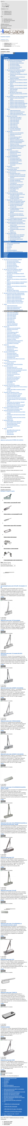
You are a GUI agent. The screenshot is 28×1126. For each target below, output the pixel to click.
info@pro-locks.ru (8, 19)
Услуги (5, 257)
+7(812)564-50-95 (7, 14)
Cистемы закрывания (12, 323)
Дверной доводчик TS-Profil (8, 890)
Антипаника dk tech (12, 353)
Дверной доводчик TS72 (7, 959)
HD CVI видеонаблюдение (13, 425)
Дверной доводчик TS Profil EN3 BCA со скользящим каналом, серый (11, 924)
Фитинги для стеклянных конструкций (16, 398)
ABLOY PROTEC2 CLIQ (12, 431)
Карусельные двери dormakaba (15, 364)
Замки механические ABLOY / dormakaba (14, 1089)
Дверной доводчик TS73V (8, 1060)
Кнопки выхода (11, 384)
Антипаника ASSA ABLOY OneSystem (16, 358)
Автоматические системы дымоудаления (14, 293)
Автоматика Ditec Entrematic (14, 262)
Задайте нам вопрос (6, 489)
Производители (8, 1123)
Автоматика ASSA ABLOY (13, 266)
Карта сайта (7, 1124)
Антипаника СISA (11, 357)
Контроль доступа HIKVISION (14, 371)
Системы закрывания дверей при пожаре (14, 1097)
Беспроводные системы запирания (12, 1100)
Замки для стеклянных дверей (14, 393)
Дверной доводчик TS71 (7, 857)
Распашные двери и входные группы (16, 417)
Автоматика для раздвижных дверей (13, 269)
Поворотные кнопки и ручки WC (15, 340)
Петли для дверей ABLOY (13, 337)
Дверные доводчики (9, 311)
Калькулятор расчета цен (13, 243)
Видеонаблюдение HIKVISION (14, 421)
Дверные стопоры (11, 339)
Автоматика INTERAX (12, 265)
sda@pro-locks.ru (5, 49)
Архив (5, 428)
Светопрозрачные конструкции (12, 410)
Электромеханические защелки (15, 309)
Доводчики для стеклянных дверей (15, 402)
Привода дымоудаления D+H (14, 297)
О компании (10, 244)
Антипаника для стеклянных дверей (16, 405)
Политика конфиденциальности (15, 251)
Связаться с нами (8, 1121)
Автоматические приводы (13, 403)
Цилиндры (6, 344)
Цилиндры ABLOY (11, 346)
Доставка (9, 246)
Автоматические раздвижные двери (13, 1096)
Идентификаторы (11, 381)
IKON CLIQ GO (10, 432)
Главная (3, 436)
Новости (6, 253)
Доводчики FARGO (11, 316)
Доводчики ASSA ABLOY (12, 312)
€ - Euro (5, 3)
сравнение (3, 584)
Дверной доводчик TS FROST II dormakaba (12, 754)
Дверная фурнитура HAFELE (13, 342)
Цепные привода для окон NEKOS (15, 301)
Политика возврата (12, 250)
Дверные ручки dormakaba (13, 328)
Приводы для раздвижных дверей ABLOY (17, 282)
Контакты (9, 247)
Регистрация (11, 20)
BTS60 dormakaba (5, 1027)
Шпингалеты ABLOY (11, 333)
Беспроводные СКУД (12, 367)
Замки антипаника (8, 1098)
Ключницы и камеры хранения (11, 407)
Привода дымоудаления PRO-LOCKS (16, 294)
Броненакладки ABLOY (12, 350)
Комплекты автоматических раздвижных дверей (14, 271)
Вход (5, 20)
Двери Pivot (10, 418)
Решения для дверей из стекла (11, 392)
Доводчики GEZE (11, 322)
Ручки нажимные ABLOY (13, 332)
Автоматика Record (11, 268)
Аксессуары (10, 427)
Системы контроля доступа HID (14, 368)
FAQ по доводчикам (5, 487)
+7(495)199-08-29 (7, 12)
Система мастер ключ (9, 1090)
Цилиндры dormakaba (12, 347)
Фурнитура (6, 326)
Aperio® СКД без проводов (13, 430)
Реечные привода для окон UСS (15, 303)
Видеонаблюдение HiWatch (13, 423)
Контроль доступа (8, 365)
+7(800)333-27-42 (7, 11)
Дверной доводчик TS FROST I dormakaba (12, 688)
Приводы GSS (10, 289)
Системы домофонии (12, 372)
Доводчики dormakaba (12, 314)
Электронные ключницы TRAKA (14, 409)
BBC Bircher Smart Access (13, 290)
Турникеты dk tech (11, 361)
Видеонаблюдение (8, 420)
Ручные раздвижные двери (14, 395)
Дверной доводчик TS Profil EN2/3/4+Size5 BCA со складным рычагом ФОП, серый (14, 823)
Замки (5, 304)
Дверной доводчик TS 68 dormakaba (10, 721)
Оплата (9, 248)
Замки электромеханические (14, 307)
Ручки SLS (9, 330)
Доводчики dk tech (11, 315)
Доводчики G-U (10, 319)
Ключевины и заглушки (13, 343)
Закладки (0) (7, 21)
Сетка (9, 562)
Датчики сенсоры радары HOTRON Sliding (17, 291)
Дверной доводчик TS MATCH (9, 992)
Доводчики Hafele (11, 318)
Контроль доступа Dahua (13, 378)
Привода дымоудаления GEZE (14, 300)
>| (4, 1074)
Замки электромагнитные (13, 308)
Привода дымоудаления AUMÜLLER (15, 298)
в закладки (3, 583)
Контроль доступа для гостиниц (12, 385)
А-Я (4, 1101)
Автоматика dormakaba (13, 261)
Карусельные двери (9, 363)
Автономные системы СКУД (13, 377)
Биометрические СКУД (12, 379)
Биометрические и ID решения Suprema (17, 370)
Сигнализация (10, 434)
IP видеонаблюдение (12, 424)
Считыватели (10, 375)
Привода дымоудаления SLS (14, 296)
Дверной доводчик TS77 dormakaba (10, 620)
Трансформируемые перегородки (15, 406)
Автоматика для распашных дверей (13, 259)
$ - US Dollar (6, 5)
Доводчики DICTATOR (12, 325)
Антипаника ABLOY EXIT (12, 354)
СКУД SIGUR (10, 382)
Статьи (6, 254)
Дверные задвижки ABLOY (13, 335)
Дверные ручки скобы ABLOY (14, 336)
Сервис (6, 255)
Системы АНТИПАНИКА (9, 351)
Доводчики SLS (10, 321)
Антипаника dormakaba (13, 356)
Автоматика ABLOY (11, 263)
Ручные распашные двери (13, 396)
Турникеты (6, 360)
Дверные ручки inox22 (12, 329)
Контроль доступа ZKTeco (13, 374)
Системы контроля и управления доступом (14, 1091)
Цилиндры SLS (10, 349)
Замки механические (12, 305)
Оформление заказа (6, 28)
